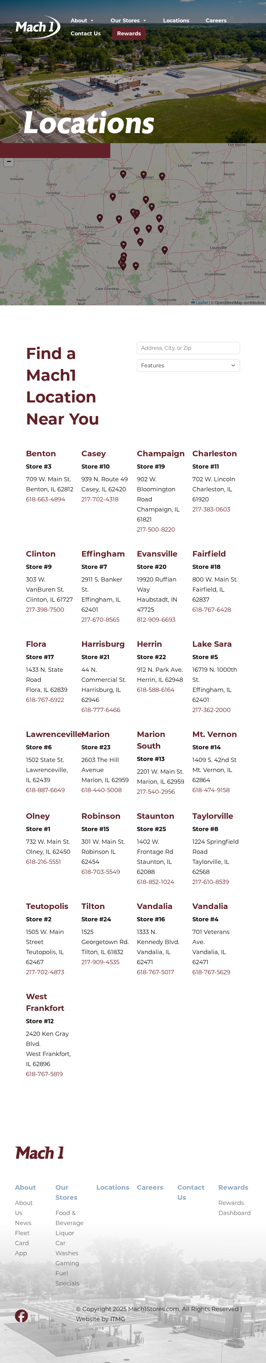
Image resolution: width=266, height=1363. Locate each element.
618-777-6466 (100, 710)
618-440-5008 (101, 790)
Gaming (67, 1263)
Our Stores (125, 20)
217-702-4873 (45, 972)
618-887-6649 (45, 790)
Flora (36, 643)
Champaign (161, 453)
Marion (95, 734)
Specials (67, 1283)
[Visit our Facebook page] (21, 1318)
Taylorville (212, 815)
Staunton (156, 815)
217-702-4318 (99, 499)
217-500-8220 (156, 529)
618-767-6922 (45, 700)
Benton (41, 453)
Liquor (64, 1233)
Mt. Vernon (214, 734)
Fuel (61, 1273)
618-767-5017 (155, 972)
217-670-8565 (100, 619)
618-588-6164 (156, 690)
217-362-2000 (211, 710)
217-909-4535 (100, 962)
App (21, 1253)
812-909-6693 (156, 619)
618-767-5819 (44, 1074)
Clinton (41, 553)
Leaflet (201, 302)
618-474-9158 (211, 790)
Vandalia (155, 906)
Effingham (103, 553)
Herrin (149, 643)
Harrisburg (103, 643)
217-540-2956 (156, 791)
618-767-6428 (211, 609)
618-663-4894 (45, 499)
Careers (216, 20)
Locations (176, 20)
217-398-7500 (45, 609)
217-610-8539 (210, 882)
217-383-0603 (211, 509)
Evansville (157, 553)
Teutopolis (47, 906)
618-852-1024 (155, 882)
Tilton (93, 906)
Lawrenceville (54, 734)
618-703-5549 (100, 872)
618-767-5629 (211, 972)
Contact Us (86, 33)
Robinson (101, 815)
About (79, 20)
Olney (38, 815)
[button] (152, 207)
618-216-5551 (43, 862)
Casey (93, 453)
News (23, 1223)
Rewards (129, 33)
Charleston (214, 453)
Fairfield (209, 553)
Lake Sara (212, 643)
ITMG (117, 1319)
